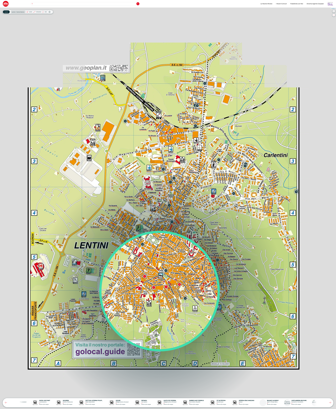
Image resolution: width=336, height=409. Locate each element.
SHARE (30, 11)
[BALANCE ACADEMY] (218, 159)
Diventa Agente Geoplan (315, 4)
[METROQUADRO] (195, 125)
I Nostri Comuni (281, 4)
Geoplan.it (333, 8)
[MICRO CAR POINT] (197, 105)
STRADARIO (38, 11)
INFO (44, 12)
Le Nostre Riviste (266, 4)
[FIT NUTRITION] (245, 166)
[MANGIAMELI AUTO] (204, 83)
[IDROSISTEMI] (125, 121)
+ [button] (333, 11)
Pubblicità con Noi (296, 4)
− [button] (333, 15)
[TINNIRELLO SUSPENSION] (296, 191)
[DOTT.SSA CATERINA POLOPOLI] (185, 298)
